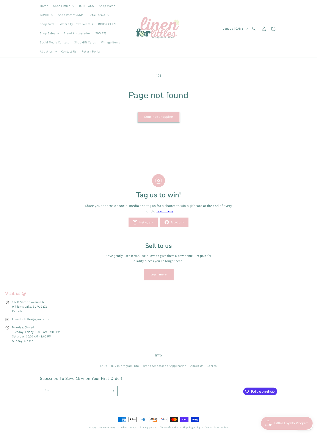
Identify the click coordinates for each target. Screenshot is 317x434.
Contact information (216, 427)
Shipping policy (192, 427)
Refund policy (128, 427)
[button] (63, 5)
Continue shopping (158, 116)
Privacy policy (148, 427)
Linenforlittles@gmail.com (30, 319)
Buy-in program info (125, 366)
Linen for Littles (107, 427)
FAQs (103, 366)
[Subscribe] (112, 391)
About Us (196, 366)
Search (212, 366)
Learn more (164, 211)
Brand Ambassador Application (165, 366)
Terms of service (169, 427)
